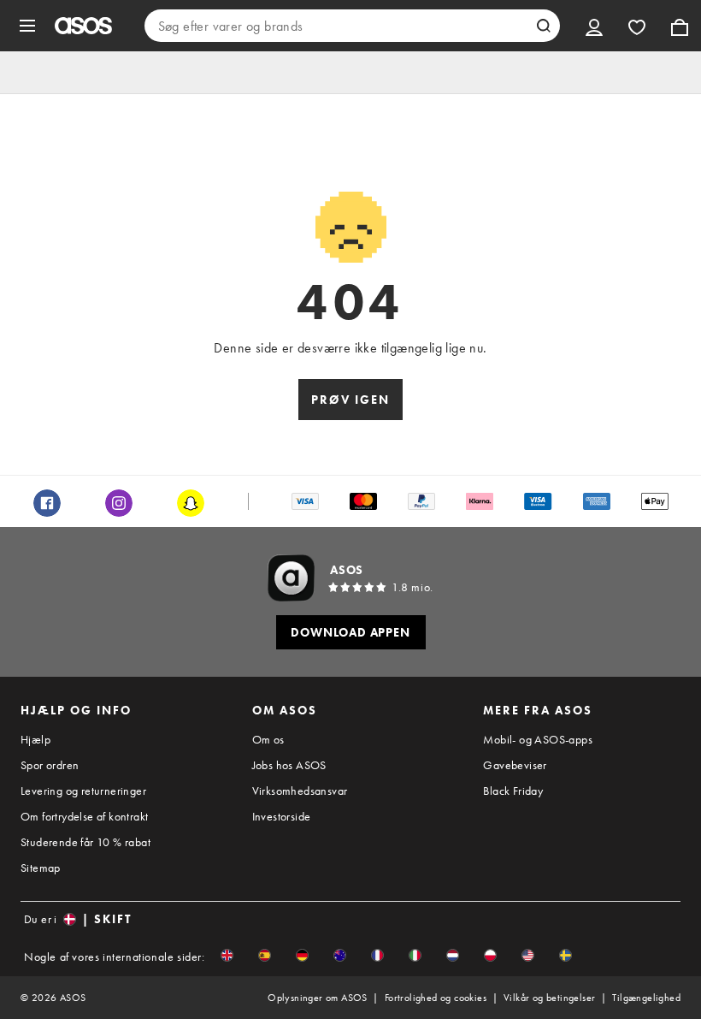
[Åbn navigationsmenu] (27, 25)
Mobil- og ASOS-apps (537, 739)
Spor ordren (50, 765)
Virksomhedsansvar (300, 790)
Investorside (281, 816)
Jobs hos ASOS (289, 765)
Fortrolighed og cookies (435, 997)
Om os (268, 739)
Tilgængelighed (646, 997)
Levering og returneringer (83, 790)
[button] (227, 955)
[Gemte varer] (637, 25)
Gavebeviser (514, 765)
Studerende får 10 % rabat (85, 842)
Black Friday (513, 790)
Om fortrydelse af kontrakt (84, 816)
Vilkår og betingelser (549, 997)
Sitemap (41, 867)
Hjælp (35, 739)
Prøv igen (350, 399)
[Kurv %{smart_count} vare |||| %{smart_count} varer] (679, 25)
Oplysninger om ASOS (318, 997)
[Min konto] (594, 25)
